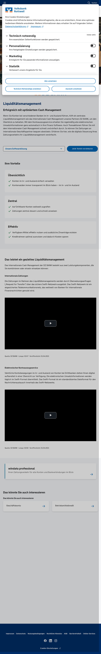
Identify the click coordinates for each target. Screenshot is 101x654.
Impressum (35, 26)
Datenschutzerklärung (15, 26)
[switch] (93, 45)
